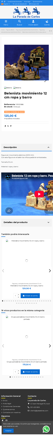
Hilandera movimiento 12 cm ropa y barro (26, 286)
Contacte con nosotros (11, 412)
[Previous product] (50, 31)
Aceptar (8, 431)
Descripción (10, 147)
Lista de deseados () (20, 4)
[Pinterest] (10, 126)
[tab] (26, 148)
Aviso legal (27, 1)
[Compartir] (5, 126)
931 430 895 (35, 407)
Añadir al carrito (31, 296)
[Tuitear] (8, 126)
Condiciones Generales (15, 1)
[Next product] (51, 31)
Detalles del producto (16, 222)
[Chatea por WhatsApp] (46, 429)
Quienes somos (37, 1)
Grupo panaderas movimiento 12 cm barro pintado (27, 362)
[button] (2, 300)
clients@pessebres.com (39, 411)
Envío (5, 400)
